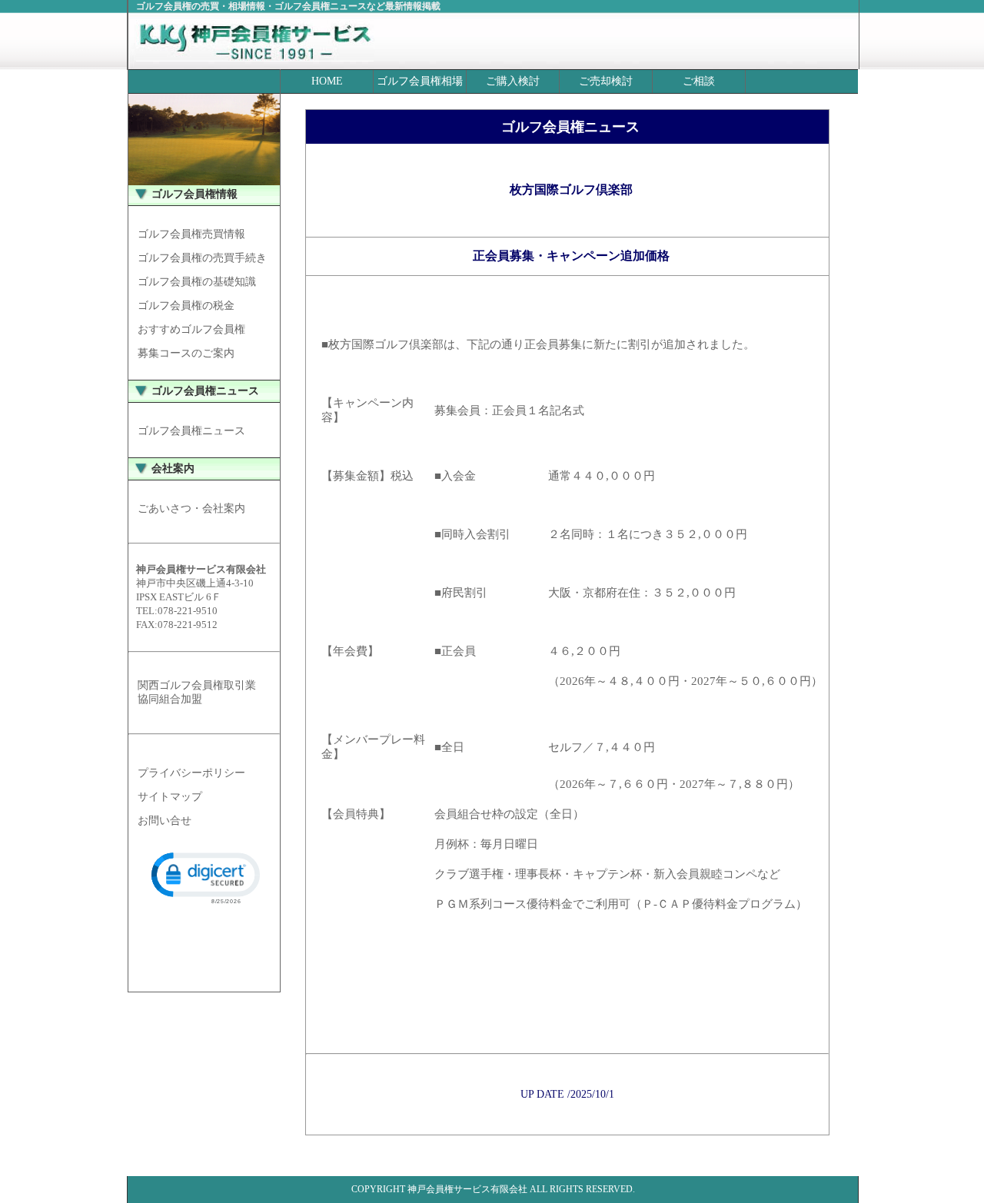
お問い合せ (164, 820)
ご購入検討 (513, 81)
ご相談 (699, 81)
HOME (327, 81)
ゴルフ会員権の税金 (186, 305)
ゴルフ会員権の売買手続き (202, 258)
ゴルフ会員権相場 (420, 81)
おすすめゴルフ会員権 (191, 329)
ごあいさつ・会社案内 (191, 508)
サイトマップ (170, 797)
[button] (204, 876)
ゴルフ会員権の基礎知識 (197, 281)
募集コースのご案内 (186, 353)
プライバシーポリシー (191, 773)
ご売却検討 (606, 81)
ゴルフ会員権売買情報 (191, 234)
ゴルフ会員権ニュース (191, 431)
